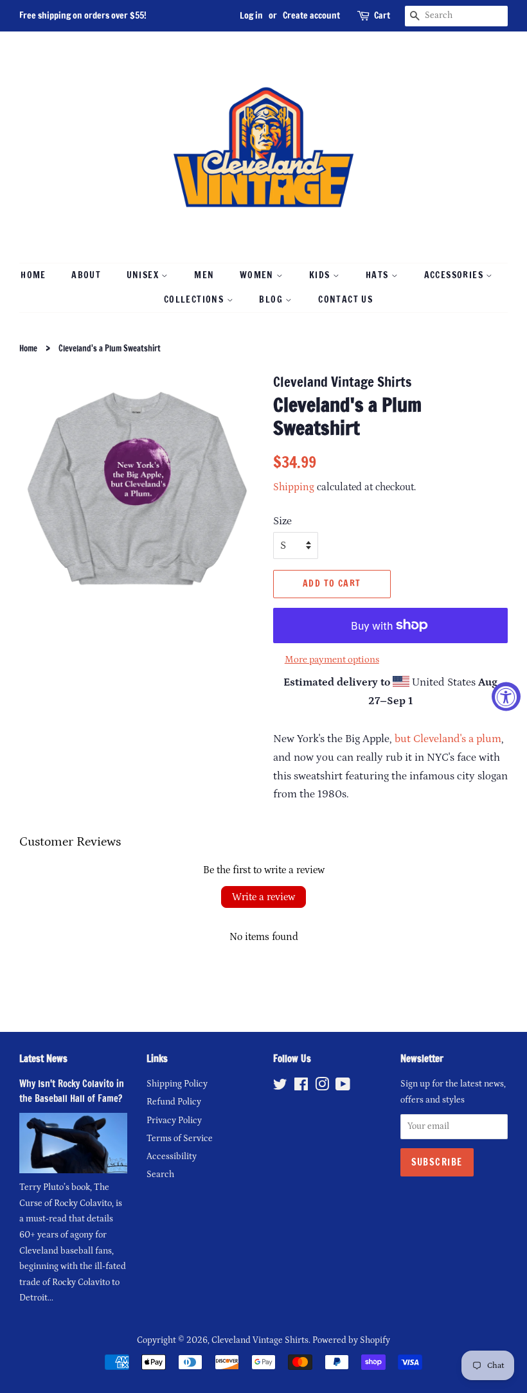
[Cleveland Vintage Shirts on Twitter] (280, 1087)
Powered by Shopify (351, 1340)
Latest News (43, 1058)
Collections (195, 299)
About (86, 275)
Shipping (293, 487)
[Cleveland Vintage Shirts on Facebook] (301, 1087)
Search (160, 1174)
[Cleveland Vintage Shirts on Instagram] (322, 1087)
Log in (251, 15)
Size (282, 521)
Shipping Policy (177, 1084)
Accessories (455, 275)
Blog (272, 299)
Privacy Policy (174, 1120)
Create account (311, 15)
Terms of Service (180, 1138)
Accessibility (172, 1156)
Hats (378, 275)
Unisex (144, 275)
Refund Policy (174, 1102)
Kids (321, 275)
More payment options (332, 659)
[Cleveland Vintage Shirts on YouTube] (342, 1087)
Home (33, 275)
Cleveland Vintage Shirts (259, 1340)
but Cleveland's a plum (448, 738)
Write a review (263, 897)
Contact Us (345, 299)
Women (258, 275)
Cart (382, 15)
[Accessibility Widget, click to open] (506, 696)
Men (204, 275)
